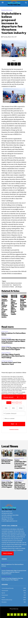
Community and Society (7, 361)
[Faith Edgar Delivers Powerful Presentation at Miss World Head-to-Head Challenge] (20, 475)
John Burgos (18, 286)
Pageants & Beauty (6, 346)
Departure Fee (17, 285)
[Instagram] (11, 614)
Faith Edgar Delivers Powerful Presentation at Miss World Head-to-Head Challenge (13, 356)
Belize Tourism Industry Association (12, 283)
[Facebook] (8, 63)
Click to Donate (7, 553)
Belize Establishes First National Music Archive (7, 462)
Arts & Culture (4, 331)
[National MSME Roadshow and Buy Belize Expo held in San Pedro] (23, 296)
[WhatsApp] (19, 63)
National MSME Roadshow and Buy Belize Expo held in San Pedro (23, 304)
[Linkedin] (15, 614)
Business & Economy (6, 10)
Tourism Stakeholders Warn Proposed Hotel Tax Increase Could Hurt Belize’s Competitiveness (13, 341)
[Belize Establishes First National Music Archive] (7, 453)
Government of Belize (8, 286)
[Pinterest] (15, 63)
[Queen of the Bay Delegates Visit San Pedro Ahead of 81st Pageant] (7, 475)
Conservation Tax (7, 285)
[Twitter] (12, 63)
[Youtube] (25, 614)
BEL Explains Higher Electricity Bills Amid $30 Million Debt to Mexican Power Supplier (14, 307)
